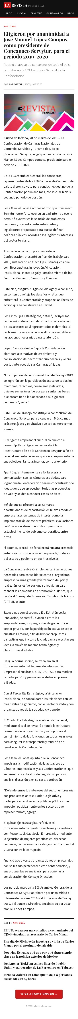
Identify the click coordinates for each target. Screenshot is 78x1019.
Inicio (9, 13)
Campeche (36, 13)
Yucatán (21, 13)
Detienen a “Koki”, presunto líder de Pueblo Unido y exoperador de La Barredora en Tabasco (38, 965)
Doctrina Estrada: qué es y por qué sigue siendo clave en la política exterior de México (38, 954)
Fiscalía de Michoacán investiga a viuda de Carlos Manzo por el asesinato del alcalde (39, 943)
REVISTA (25, 5)
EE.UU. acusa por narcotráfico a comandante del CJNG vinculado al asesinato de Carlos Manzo (38, 932)
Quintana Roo (54, 13)
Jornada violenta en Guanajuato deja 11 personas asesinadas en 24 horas (38, 977)
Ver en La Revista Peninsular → (39, 994)
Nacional (19, 923)
